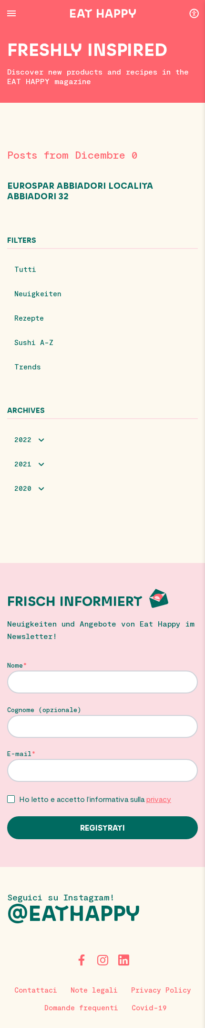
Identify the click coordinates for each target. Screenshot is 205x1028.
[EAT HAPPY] (103, 13)
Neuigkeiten (38, 293)
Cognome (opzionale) (44, 710)
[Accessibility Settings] (194, 12)
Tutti (25, 269)
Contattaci (35, 989)
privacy (158, 798)
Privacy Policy (161, 989)
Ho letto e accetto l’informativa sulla (95, 798)
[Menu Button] (11, 13)
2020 (22, 488)
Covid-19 (149, 1007)
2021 (22, 463)
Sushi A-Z (33, 342)
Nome (15, 665)
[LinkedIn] (123, 960)
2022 (22, 439)
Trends (27, 366)
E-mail (19, 753)
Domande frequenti (81, 1007)
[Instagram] (102, 960)
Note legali (94, 989)
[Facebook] (81, 960)
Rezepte (29, 318)
